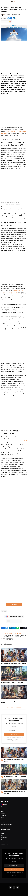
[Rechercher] (26, 2)
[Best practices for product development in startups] (14, 784)
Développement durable (6, 824)
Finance (3, 809)
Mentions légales (5, 844)
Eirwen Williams (7, 14)
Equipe (2, 835)
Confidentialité (4, 841)
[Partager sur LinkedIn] (14, 18)
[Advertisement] (14, 58)
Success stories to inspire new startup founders (13, 663)
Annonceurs (4, 837)
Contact (3, 839)
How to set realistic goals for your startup (12, 682)
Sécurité (3, 813)
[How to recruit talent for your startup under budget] (14, 692)
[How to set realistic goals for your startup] (14, 673)
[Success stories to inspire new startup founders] (14, 655)
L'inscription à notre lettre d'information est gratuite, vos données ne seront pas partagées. (14, 739)
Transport (3, 815)
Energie (3, 822)
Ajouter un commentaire (14, 707)
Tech (2, 806)
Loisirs (2, 811)
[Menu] (2, 2)
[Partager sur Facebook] (11, 18)
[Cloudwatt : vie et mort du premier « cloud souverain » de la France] (14, 33)
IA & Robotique (4, 817)
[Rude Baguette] (14, 2)
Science (3, 819)
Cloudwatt (4, 611)
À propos (3, 833)
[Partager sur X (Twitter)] (8, 18)
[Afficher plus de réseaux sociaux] (16, 18)
